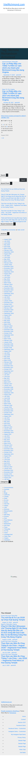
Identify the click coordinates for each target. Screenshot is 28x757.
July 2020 (7, 317)
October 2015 (8, 412)
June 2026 (7, 243)
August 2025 (7, 254)
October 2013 (8, 452)
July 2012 (7, 479)
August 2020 (7, 315)
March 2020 (7, 324)
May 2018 (7, 356)
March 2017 (7, 382)
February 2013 (8, 466)
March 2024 (7, 282)
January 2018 (8, 364)
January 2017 (8, 385)
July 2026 (7, 241)
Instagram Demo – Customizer (17, 731)
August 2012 (7, 477)
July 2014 (7, 436)
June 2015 (7, 420)
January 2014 (8, 447)
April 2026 (7, 246)
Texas (5, 527)
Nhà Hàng (7, 514)
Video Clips (7, 536)
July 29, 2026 (6, 652)
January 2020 (8, 328)
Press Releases (8, 520)
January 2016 (8, 407)
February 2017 (8, 383)
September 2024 (9, 272)
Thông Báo (15, 61)
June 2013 (7, 459)
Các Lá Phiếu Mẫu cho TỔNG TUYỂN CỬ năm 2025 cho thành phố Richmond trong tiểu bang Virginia (13, 67)
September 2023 (9, 293)
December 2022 (8, 302)
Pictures (6, 516)
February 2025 (8, 263)
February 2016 (8, 405)
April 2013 (7, 463)
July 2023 (7, 297)
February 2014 (8, 445)
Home (24, 716)
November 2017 (8, 367)
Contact (23, 719)
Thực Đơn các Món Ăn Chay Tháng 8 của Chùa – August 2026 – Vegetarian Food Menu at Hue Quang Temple (14, 205)
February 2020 (8, 326)
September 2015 (8, 414)
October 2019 (8, 333)
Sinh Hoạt (7, 525)
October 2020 (8, 311)
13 (6, 126)
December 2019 (8, 329)
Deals (5, 498)
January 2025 (8, 264)
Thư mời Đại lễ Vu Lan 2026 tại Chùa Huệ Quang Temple (13, 618)
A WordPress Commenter (8, 230)
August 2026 (7, 239)
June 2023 (7, 299)
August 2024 (7, 273)
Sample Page (22, 740)
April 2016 (7, 402)
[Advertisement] (14, 33)
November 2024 (8, 268)
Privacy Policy (22, 737)
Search (23, 180)
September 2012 (8, 476)
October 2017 (8, 369)
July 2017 (6, 374)
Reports (6, 522)
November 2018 (8, 346)
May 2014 (7, 439)
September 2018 (8, 349)
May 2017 (7, 378)
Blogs (5, 493)
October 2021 (8, 304)
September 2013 (8, 454)
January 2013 (8, 468)
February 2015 (8, 427)
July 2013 (7, 457)
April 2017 (7, 380)
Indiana (6, 505)
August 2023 (7, 295)
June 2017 (7, 376)
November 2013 (8, 450)
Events (6, 502)
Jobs (5, 507)
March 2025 (7, 261)
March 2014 (7, 443)
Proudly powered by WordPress (10, 711)
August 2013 (7, 456)
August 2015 (7, 416)
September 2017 (8, 371)
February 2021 (8, 308)
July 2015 (7, 418)
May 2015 (7, 421)
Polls (5, 518)
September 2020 (9, 313)
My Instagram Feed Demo (18, 734)
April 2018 (7, 358)
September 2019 (8, 335)
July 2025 (7, 255)
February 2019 (8, 340)
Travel (6, 532)
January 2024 (8, 286)
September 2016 (8, 393)
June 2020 (7, 319)
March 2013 (7, 465)
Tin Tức (8, 89)
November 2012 (8, 472)
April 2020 (7, 322)
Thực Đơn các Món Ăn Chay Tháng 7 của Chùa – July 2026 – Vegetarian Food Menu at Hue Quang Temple (14, 212)
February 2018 (8, 362)
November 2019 (8, 331)
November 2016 (8, 389)
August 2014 (7, 434)
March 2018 (7, 360)
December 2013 (8, 448)
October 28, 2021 (9, 102)
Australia (6, 489)
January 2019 (8, 342)
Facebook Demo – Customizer (17, 728)
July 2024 (7, 275)
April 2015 (7, 423)
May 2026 (7, 245)
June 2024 (7, 277)
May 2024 (7, 279)
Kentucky (6, 509)
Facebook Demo (21, 725)
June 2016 (7, 398)
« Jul (2, 138)
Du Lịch (6, 500)
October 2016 (8, 391)
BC (5, 491)
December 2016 (8, 387)
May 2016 (7, 400)
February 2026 (8, 250)
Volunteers (7, 540)
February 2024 (8, 284)
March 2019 (7, 338)
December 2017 (8, 365)
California (7, 494)
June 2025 (7, 257)
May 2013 (7, 461)
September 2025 (9, 252)
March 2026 (7, 248)
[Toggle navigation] (14, 16)
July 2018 (7, 353)
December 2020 (8, 309)
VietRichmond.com (14, 4)
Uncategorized (8, 534)
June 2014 (7, 438)
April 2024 (7, 281)
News (4, 89)
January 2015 (8, 429)
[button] (24, 16)
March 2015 (7, 425)
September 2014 (8, 432)
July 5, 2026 (6, 665)
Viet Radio (23, 752)
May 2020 (7, 320)
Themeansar (12, 713)
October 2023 (8, 291)
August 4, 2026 (6, 639)
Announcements (7, 61)
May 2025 (7, 259)
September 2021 (8, 306)
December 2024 (8, 266)
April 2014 (7, 441)
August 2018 (7, 351)
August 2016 (7, 394)
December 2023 (8, 288)
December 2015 (8, 409)
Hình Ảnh (6, 503)
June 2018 (7, 355)
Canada (6, 496)
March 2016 (7, 403)
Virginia (12, 89)
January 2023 (8, 300)
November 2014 (8, 430)
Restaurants (7, 523)
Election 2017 (22, 722)
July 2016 (7, 396)
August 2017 (7, 373)
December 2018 (8, 344)
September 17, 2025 (9, 75)
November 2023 (8, 290)
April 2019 (7, 337)
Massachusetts (8, 511)
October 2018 (8, 347)
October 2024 (8, 270)
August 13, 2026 (7, 622)
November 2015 (8, 411)
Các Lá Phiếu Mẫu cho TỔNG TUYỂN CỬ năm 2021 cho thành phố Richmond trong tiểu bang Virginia (13, 95)
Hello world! (21, 230)
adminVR (18, 75)
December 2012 (8, 470)
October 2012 (8, 474)
